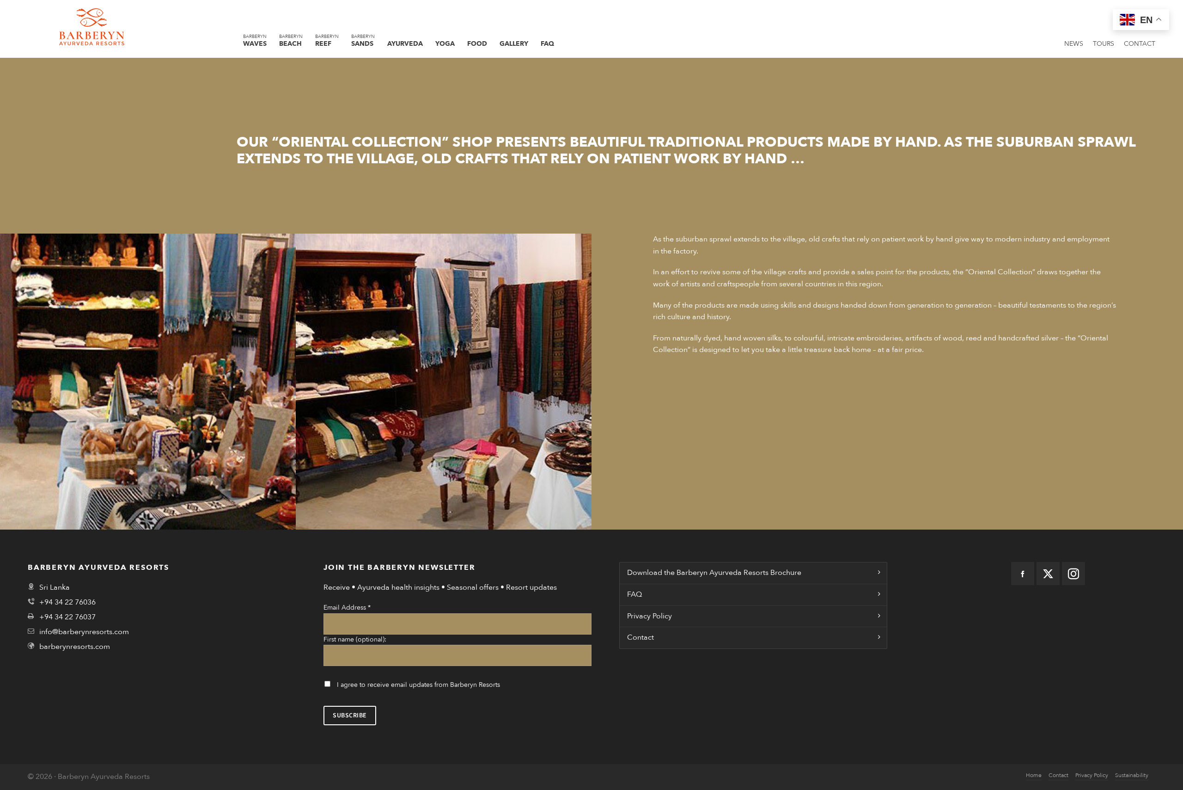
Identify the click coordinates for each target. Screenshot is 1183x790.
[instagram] (1073, 573)
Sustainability (1131, 775)
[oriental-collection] (148, 382)
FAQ (634, 594)
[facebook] (1022, 573)
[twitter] (1048, 573)
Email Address (347, 607)
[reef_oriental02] (444, 382)
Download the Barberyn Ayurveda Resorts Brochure (714, 573)
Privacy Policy (649, 616)
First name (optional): (354, 639)
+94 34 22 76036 (67, 602)
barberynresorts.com (74, 647)
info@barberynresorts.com (84, 632)
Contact (640, 637)
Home (1034, 775)
